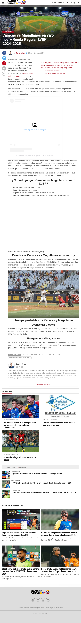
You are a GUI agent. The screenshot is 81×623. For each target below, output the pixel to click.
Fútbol (6, 419)
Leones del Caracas (52, 71)
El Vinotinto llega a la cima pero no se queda (20, 458)
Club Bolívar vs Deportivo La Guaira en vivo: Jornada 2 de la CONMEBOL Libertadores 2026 (43, 492)
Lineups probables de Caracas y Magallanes (56, 68)
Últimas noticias (23, 607)
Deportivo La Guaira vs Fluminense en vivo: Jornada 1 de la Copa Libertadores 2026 (59, 570)
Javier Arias (20, 53)
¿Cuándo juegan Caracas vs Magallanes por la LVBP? (59, 62)
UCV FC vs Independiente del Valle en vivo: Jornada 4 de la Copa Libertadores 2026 (41, 483)
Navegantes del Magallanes (55, 73)
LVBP (58, 355)
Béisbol (26, 355)
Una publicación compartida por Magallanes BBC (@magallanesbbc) (35, 155)
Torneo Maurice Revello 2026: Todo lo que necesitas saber (59, 423)
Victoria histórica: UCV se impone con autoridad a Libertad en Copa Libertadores (20, 425)
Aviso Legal (49, 607)
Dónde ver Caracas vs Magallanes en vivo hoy (56, 65)
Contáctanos (58, 607)
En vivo (34, 355)
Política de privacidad (37, 607)
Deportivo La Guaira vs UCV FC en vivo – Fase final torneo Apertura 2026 (37, 473)
